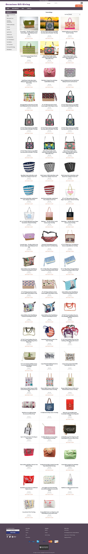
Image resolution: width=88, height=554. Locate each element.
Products (9, 12)
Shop (8, 8)
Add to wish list (29, 61)
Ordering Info (66, 530)
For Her (8, 27)
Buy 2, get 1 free (10, 18)
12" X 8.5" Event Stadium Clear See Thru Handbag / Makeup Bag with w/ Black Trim (28, 341)
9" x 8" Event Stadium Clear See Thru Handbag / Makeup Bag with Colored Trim (70, 341)
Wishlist (46, 530)
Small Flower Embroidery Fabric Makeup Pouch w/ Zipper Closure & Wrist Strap (29, 82)
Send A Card (9, 34)
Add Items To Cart (29, 38)
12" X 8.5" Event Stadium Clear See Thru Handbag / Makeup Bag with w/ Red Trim (69, 316)
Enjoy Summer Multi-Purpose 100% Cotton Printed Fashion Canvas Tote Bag (29, 389)
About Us (27, 530)
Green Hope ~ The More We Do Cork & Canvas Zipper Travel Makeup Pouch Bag (29, 33)
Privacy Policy (28, 537)
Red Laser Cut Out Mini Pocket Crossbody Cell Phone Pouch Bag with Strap (70, 414)
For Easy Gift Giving (11, 47)
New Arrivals (15, 8)
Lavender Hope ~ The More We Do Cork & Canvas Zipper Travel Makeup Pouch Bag (29, 246)
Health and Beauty (10, 24)
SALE (23, 8)
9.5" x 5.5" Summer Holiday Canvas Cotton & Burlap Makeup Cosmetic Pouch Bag (29, 365)
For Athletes (9, 42)
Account (48, 3)
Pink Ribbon (9, 49)
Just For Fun (9, 32)
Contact (29, 8)
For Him (8, 29)
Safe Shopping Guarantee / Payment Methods (71, 532)
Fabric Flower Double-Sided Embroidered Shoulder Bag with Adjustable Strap (49, 57)
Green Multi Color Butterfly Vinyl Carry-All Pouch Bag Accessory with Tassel (49, 489)
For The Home (10, 44)
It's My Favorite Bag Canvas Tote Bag (49, 412)
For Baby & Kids (10, 37)
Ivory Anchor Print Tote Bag (28, 512)
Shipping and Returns (67, 537)
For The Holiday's (10, 39)
